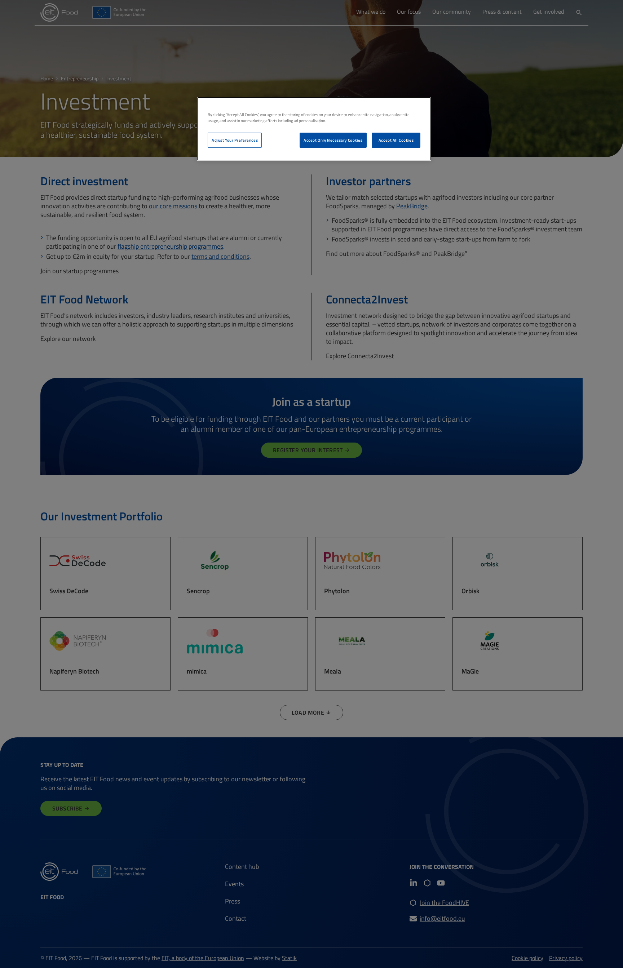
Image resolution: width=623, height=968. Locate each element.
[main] (314, 129)
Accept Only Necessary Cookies (333, 140)
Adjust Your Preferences (235, 140)
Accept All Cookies (396, 140)
